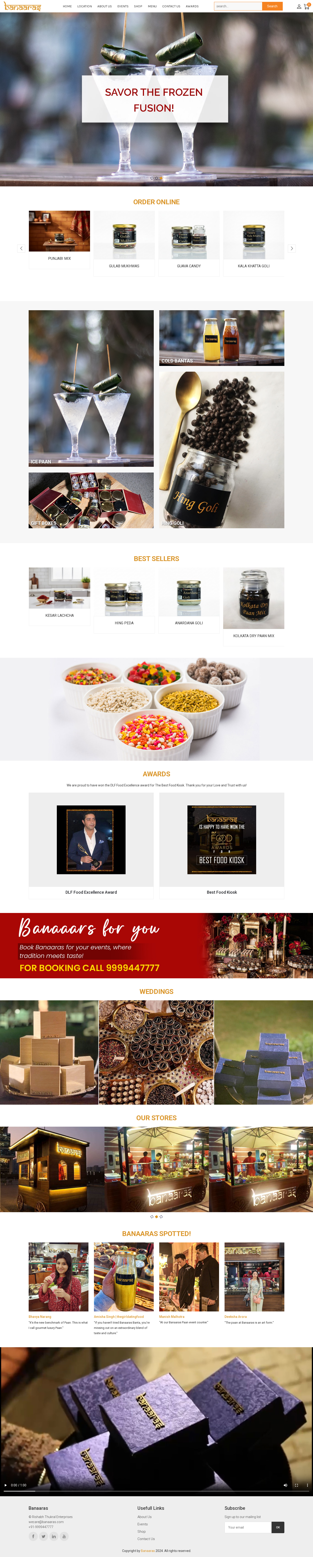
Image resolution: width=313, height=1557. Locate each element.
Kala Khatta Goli (189, 266)
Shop (138, 6)
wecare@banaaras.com (46, 1522)
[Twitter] (43, 1536)
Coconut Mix (254, 266)
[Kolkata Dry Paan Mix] (189, 598)
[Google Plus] (64, 1536)
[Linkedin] (53, 1536)
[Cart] (306, 6)
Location (84, 6)
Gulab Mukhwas (59, 266)
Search (272, 6)
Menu (152, 6)
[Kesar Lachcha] (254, 587)
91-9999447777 (41, 1527)
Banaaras (148, 1551)
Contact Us (171, 6)
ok (278, 1527)
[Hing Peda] (59, 591)
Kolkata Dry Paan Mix (188, 636)
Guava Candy (124, 266)
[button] (152, 178)
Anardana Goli (124, 623)
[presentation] (21, 248)
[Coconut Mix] (254, 235)
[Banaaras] (27, 6)
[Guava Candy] (124, 235)
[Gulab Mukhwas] (59, 235)
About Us (104, 6)
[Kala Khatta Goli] (189, 235)
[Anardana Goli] (124, 591)
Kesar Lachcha (254, 615)
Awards (192, 6)
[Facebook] (33, 1536)
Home (67, 6)
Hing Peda (59, 623)
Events (123, 6)
